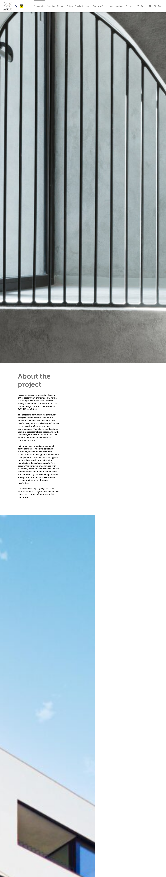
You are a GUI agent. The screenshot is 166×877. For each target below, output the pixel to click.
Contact (129, 6)
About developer (116, 6)
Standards (79, 6)
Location (51, 6)
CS (155, 6)
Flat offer (61, 6)
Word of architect (100, 6)
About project (39, 6)
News (88, 6)
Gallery (70, 6)
